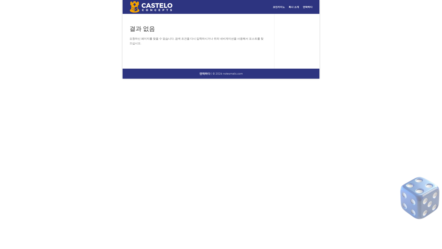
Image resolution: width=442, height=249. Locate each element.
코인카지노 (279, 7)
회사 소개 (294, 7)
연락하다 (308, 7)
